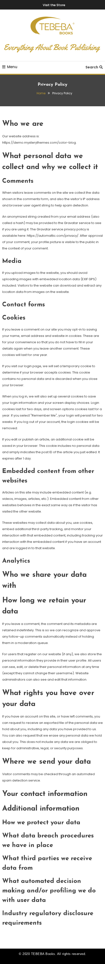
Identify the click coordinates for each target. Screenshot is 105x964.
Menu (12, 66)
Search (91, 67)
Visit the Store (54, 5)
